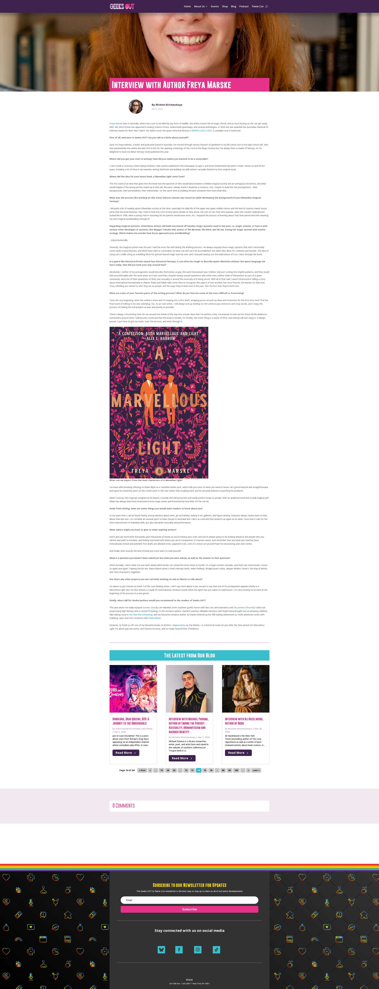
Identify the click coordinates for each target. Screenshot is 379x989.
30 (174, 770)
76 (211, 770)
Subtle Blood (154, 618)
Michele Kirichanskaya (184, 737)
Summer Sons (149, 607)
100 (236, 770)
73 (192, 770)
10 (161, 770)
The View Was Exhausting (140, 614)
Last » (256, 770)
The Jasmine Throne (243, 607)
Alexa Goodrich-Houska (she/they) (134, 728)
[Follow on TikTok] (216, 949)
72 (186, 770)
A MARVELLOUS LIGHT (201, 130)
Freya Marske (116, 123)
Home (187, 6)
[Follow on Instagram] (197, 949)
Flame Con (258, 6)
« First (142, 770)
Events (215, 6)
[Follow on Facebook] (179, 949)
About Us (199, 6)
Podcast (244, 6)
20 (168, 770)
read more (123, 753)
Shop (225, 6)
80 (223, 770)
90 (229, 770)
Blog (233, 6)
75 (205, 770)
